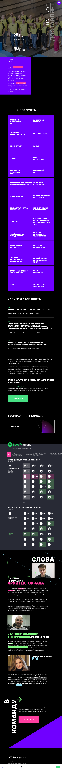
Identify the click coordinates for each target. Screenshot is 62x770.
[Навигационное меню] (59, 2)
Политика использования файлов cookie (17, 763)
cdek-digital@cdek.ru (22, 387)
